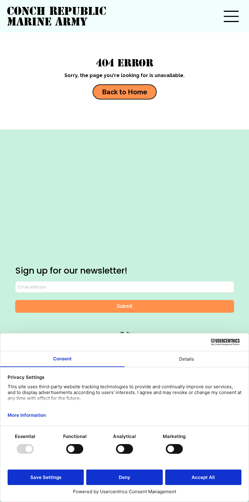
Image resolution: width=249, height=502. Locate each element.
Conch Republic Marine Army (56, 16)
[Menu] (231, 16)
